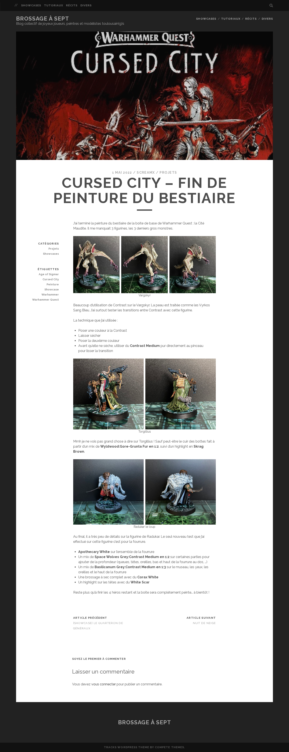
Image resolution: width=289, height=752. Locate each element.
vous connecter (103, 684)
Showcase (51, 289)
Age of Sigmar (49, 274)
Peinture (53, 284)
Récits (71, 5)
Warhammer (50, 294)
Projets (168, 172)
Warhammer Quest (45, 299)
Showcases (31, 5)
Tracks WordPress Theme (126, 747)
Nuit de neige (204, 623)
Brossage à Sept (42, 18)
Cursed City (51, 279)
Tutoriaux (53, 5)
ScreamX (146, 172)
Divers (86, 5)
